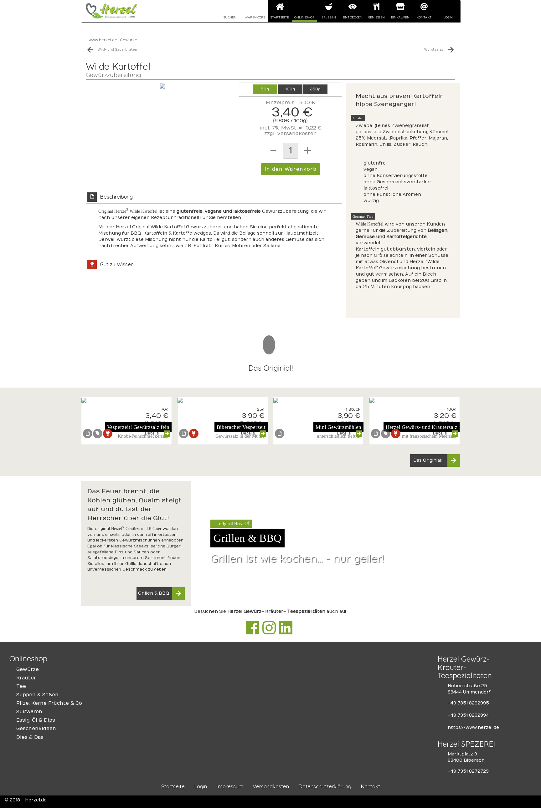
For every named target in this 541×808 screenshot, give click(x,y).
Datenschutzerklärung (324, 786)
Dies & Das (30, 737)
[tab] (214, 224)
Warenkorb (255, 17)
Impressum (229, 786)
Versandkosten (297, 133)
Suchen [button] (230, 17)
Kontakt (424, 17)
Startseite (279, 17)
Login (448, 17)
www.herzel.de (103, 40)
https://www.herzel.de (473, 727)
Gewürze (128, 40)
